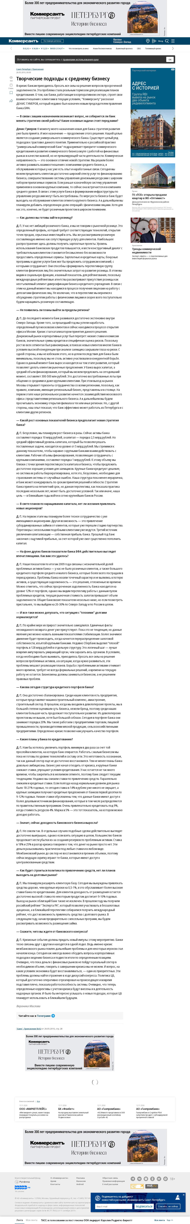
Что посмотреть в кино (79, 48)
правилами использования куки (81, 59)
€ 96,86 (35, 48)
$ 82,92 (26, 48)
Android (80, 1184)
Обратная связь (110, 1178)
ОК (170, 59)
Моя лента (31, 1220)
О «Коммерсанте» (59, 1178)
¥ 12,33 (44, 48)
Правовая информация (113, 1181)
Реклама (80, 1178)
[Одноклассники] (152, 1179)
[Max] (165, 1179)
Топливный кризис (153, 48)
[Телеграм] (133, 1179)
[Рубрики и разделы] (173, 41)
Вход (160, 41)
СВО (139, 48)
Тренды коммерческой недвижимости (146, 250)
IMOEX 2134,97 (56, 48)
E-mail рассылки (110, 1184)
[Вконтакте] (139, 1179)
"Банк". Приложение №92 (28, 1028)
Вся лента (160, 1220)
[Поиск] (167, 41)
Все (38, 1101)
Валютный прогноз (124, 48)
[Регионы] (148, 41)
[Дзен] (146, 1179)
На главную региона (52, 40)
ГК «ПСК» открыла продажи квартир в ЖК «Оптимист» (149, 196)
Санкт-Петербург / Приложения (29, 69)
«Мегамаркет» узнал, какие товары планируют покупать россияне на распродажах (34, 1115)
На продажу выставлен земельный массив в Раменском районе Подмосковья (73, 1115)
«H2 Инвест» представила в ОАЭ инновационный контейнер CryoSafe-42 (111, 1115)
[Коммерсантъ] (23, 41)
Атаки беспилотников (102, 48)
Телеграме (44, 1016)
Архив (53, 1181)
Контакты (55, 1184)
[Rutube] (159, 1179)
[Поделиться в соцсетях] (11, 101)
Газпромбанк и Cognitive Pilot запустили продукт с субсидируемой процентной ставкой (151, 1115)
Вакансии (81, 1181)
